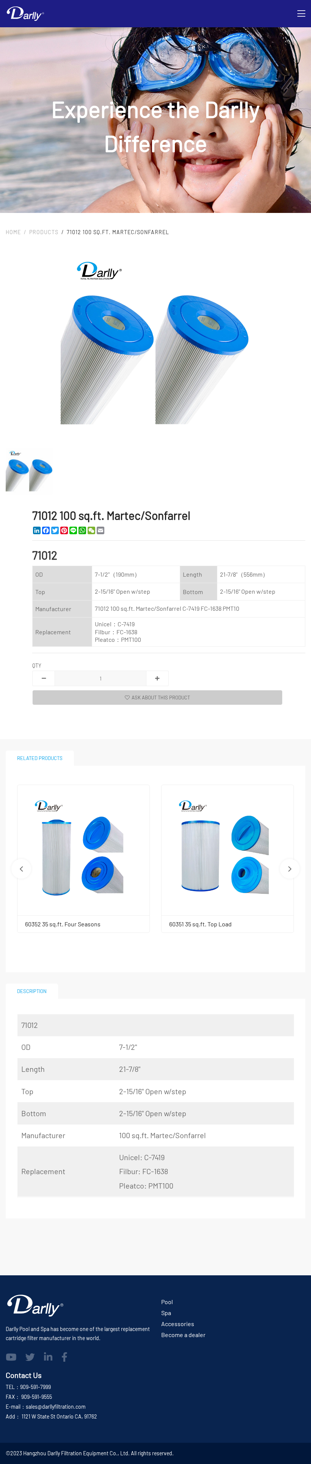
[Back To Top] (290, 1443)
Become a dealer (183, 1334)
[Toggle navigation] (301, 14)
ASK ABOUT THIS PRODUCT (161, 697)
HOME (13, 232)
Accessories (177, 1323)
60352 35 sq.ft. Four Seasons (63, 924)
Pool (167, 1301)
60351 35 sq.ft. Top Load (200, 924)
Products (43, 232)
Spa (166, 1312)
